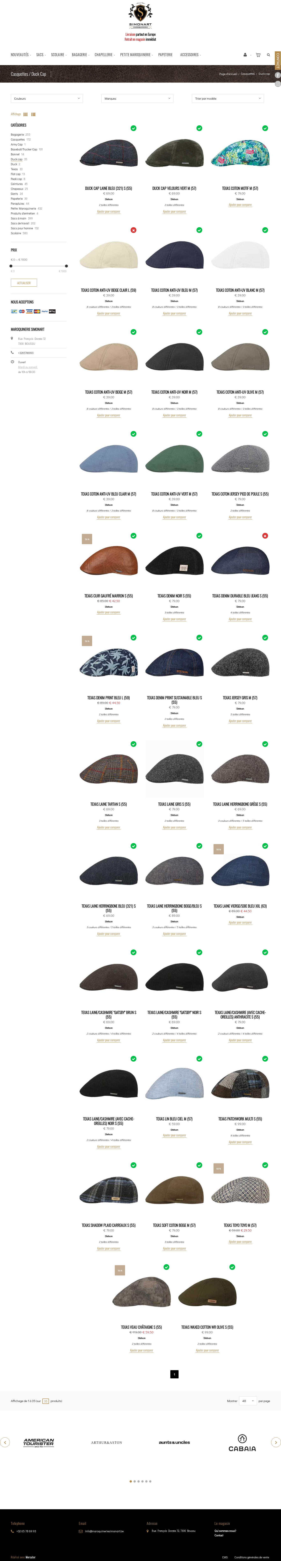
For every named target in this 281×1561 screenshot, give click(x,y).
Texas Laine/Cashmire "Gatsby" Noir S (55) (174, 1015)
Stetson (109, 199)
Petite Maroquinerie (23, 208)
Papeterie (165, 54)
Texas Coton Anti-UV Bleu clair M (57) (108, 494)
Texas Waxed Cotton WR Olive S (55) (207, 1327)
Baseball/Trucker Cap (24, 149)
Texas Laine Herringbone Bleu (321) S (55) (109, 908)
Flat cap (16, 174)
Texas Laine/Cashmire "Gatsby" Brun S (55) (108, 1015)
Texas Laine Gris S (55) (174, 804)
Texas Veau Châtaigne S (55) (141, 1327)
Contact (219, 1535)
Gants (14, 194)
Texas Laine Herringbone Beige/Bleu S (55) (174, 908)
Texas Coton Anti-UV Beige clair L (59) (108, 290)
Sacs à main (18, 218)
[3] (138, 1481)
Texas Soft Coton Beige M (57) (174, 1225)
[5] (146, 1481)
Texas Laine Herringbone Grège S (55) (240, 804)
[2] (135, 1481)
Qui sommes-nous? (225, 1530)
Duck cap (16, 159)
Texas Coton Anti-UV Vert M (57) (174, 494)
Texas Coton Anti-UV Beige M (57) (108, 392)
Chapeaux (17, 189)
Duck (14, 164)
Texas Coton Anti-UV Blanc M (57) (240, 290)
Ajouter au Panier (110, 153)
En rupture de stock (111, 255)
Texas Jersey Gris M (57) (240, 697)
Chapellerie (104, 54)
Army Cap (17, 144)
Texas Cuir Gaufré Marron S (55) (109, 595)
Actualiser (24, 283)
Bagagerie (79, 54)
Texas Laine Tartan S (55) (109, 804)
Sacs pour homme (22, 228)
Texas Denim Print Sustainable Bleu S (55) (174, 700)
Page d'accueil (228, 74)
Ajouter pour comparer (108, 211)
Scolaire (57, 54)
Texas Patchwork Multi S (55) (240, 1118)
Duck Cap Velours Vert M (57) (174, 188)
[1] (131, 1481)
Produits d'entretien (23, 213)
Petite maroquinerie (135, 54)
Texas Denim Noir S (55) (174, 595)
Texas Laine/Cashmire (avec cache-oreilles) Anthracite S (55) (240, 1015)
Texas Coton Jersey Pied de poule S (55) (240, 494)
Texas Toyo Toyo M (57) (240, 1225)
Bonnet (15, 154)
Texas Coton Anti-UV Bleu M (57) (174, 290)
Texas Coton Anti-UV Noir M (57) (174, 392)
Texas (14, 169)
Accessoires (189, 54)
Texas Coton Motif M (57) (240, 188)
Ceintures (17, 184)
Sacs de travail (20, 223)
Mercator (31, 1557)
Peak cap (16, 179)
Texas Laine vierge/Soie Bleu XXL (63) (240, 906)
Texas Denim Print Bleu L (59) (108, 697)
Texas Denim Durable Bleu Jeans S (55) (240, 595)
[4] (142, 1481)
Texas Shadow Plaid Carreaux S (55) (109, 1225)
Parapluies (17, 203)
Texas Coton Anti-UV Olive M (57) (240, 392)
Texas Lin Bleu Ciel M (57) (174, 1118)
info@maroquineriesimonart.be (104, 1531)
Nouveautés (20, 54)
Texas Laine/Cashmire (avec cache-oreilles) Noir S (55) (108, 1121)
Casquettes (248, 74)
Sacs (39, 54)
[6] (150, 1481)
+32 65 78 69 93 (26, 1531)
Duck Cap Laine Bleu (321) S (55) (108, 188)
